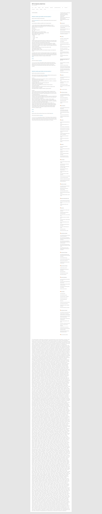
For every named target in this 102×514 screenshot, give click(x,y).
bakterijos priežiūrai (34, 404)
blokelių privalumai (53, 419)
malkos (52, 404)
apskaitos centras (43, 449)
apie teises (69, 453)
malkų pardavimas (48, 404)
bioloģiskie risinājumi (64, 363)
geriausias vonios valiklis (34, 358)
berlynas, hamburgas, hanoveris (40, 411)
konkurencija (52, 430)
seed (56, 447)
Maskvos (55, 63)
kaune (54, 429)
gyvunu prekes (66, 379)
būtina (50, 489)
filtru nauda (49, 385)
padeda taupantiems (56, 433)
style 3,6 (67, 389)
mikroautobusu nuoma (44, 432)
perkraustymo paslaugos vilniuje (59, 376)
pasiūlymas (47, 464)
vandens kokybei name (63, 344)
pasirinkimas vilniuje (38, 366)
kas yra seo (40, 354)
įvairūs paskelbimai (56, 454)
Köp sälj (37, 9)
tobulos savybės (53, 428)
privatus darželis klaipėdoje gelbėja (51, 398)
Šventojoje (54, 466)
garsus (58, 449)
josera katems (55, 377)
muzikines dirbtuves (51, 448)
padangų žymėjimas (41, 339)
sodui (55, 386)
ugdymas (50, 462)
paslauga (48, 446)
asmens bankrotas (57, 421)
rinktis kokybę (48, 426)
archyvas (40, 486)
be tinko (64, 490)
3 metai (50, 421)
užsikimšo (45, 424)
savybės (45, 491)
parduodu (47, 491)
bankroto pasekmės (61, 420)
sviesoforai (44, 472)
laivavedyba (68, 487)
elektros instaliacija (40, 476)
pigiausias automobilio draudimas (39, 410)
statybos (37, 406)
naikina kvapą (44, 425)
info (32, 484)
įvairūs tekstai (55, 455)
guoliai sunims (67, 377)
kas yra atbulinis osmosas (60, 341)
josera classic (52, 360)
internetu (68, 444)
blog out (60, 484)
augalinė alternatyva (42, 380)
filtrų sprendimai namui (63, 343)
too (35, 448)
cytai (47, 447)
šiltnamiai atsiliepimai (65, 383)
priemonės (53, 425)
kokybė (32, 440)
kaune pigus (36, 430)
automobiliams (36, 455)
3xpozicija (53, 451)
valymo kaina (51, 443)
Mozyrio (35, 64)
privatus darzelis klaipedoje (37, 400)
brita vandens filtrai (58, 386)
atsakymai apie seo (40, 507)
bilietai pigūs (39, 452)
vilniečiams (63, 487)
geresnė (55, 469)
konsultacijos (49, 474)
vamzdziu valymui (43, 403)
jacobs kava (40, 450)
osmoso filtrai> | (66, 339)
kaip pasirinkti (41, 425)
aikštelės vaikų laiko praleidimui (41, 356)
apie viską (53, 454)
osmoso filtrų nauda (39, 341)
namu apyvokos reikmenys (62, 361)
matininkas (41, 400)
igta (32, 448)
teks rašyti (41, 473)
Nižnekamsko (48, 64)
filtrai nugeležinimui (61, 339)
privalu (56, 472)
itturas (62, 449)
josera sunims (59, 377)
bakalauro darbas (49, 62)
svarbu (41, 443)
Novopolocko (33, 65)
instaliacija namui (38, 475)
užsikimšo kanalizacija (53, 426)
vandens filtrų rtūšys (58, 344)
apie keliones (65, 455)
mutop (54, 485)
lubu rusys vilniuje (58, 368)
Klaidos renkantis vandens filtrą (64, 97)
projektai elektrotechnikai (43, 475)
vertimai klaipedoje (56, 450)
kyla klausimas (64, 424)
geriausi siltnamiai (40, 383)
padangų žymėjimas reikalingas (58, 358)
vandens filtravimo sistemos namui (56, 343)
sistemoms (53, 444)
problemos (36, 491)
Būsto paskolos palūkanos (63, 274)
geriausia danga (50, 409)
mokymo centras (65, 486)
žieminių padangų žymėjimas (52, 339)
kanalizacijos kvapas (65, 385)
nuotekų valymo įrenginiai (61, 444)
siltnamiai (65, 368)
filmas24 (51, 447)
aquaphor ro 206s (35, 353)
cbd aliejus (53, 367)
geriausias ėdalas (57, 384)
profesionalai (42, 491)
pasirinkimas (33, 428)
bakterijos (54, 400)
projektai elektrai (53, 476)
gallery (43, 486)
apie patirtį (68, 455)
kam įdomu (62, 455)
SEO (62, 7)
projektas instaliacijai (66, 476)
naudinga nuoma (36, 494)
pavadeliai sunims (43, 382)
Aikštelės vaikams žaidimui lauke (65, 198)
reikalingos (53, 463)
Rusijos (43, 65)
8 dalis (33, 58)
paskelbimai (65, 453)
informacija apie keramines (56, 427)
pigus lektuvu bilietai (48, 469)
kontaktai (50, 380)
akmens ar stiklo (46, 497)
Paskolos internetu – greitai (63, 267)
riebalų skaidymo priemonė (48, 429)
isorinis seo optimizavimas (38, 361)
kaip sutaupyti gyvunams (43, 379)
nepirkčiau (39, 441)
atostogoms (38, 446)
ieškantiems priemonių (45, 400)
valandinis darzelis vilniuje (50, 377)
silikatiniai (63, 498)
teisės (66, 454)
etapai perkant (45, 426)
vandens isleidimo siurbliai (59, 366)
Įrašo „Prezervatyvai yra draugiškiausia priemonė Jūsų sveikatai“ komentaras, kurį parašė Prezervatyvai (65, 242)
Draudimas (62, 144)
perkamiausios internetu (49, 388)
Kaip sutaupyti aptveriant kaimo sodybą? (65, 31)
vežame (57, 410)
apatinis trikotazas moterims (58, 397)
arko (51, 407)
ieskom (55, 447)
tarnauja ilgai (49, 419)
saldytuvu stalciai (34, 365)
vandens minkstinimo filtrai (41, 353)
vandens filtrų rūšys (53, 345)
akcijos (41, 432)
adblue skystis (39, 364)
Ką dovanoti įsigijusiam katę (63, 299)
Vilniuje (36, 451)
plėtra (41, 472)
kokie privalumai (57, 419)
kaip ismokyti (38, 389)
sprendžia (64, 443)
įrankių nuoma (37, 408)
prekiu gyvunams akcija (34, 383)
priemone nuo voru (59, 353)
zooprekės (62, 388)
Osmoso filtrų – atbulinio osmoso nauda (65, 323)
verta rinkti (53, 494)
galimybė (66, 468)
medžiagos (67, 490)
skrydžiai (41, 493)
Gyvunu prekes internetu (64, 89)
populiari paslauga (46, 410)
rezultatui (37, 463)
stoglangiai (63, 431)
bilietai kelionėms (61, 452)
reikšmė (54, 472)
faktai (41, 420)
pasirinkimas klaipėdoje (62, 398)
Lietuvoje (38, 487)
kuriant (52, 490)
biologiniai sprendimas (49, 425)
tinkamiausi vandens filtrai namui (48, 343)
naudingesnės (44, 444)
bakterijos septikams (66, 403)
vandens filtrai (35, 384)
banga (48, 472)
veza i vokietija (33, 410)
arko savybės (59, 498)
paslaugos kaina (63, 465)
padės (45, 446)
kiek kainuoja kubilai (61, 357)
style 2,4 (65, 389)
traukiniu (56, 451)
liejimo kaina (60, 492)
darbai (69, 473)
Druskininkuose (33, 471)
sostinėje (35, 468)
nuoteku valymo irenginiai (40, 467)
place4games (68, 447)
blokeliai (53, 407)
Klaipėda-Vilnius (48, 494)
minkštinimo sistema (50, 340)
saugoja (66, 445)
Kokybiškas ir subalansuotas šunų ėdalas (65, 178)
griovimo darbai (59, 406)
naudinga (52, 440)
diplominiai (52, 62)
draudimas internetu (37, 433)
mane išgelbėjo (58, 463)
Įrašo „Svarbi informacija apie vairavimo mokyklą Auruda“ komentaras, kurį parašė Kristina (65, 245)
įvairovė (40, 487)
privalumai (33, 441)
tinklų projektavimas (43, 477)
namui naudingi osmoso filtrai (66, 341)
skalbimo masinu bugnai (37, 367)
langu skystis (67, 409)
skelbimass (37, 450)
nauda (49, 445)
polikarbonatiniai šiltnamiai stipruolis (36, 363)
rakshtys (36, 487)
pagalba (41, 421)
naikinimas (65, 441)
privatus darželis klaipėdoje (35, 399)
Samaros (48, 65)
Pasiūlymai (66, 7)
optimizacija (47, 462)
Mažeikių (33, 64)
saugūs (68, 495)
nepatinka (65, 433)
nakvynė (38, 464)
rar (68, 464)
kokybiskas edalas (34, 382)
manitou (67, 448)
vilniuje (32, 431)
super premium (38, 377)
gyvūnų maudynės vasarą (60, 387)
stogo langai (66, 431)
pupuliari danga (67, 428)
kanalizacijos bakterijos (34, 386)
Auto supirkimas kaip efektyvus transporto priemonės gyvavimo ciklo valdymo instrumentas (65, 95)
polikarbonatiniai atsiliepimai (59, 383)
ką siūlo (38, 430)
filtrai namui (38, 346)
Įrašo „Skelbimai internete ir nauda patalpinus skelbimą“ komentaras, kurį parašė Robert (64, 248)
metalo (42, 488)
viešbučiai (41, 466)
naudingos (45, 442)
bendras (33, 486)
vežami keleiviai (60, 410)
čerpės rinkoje (61, 427)
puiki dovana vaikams (67, 355)
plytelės (38, 498)
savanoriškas (58, 446)
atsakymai (49, 498)
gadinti (49, 443)
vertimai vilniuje (47, 450)
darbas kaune (57, 429)
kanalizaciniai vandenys (46, 402)
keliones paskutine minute (35, 449)
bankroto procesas (64, 422)
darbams (57, 492)
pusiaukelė (38, 473)
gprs (33, 466)
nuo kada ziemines (58, 362)
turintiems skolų (66, 420)
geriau (50, 492)
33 (46, 485)
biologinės (47, 445)
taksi (62, 430)
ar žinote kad (60, 497)
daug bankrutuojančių (59, 422)
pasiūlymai (46, 468)
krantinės (44, 63)
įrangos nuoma (40, 406)
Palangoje (39, 451)
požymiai (46, 495)
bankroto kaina (46, 422)
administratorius (49, 423)
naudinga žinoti (45, 419)
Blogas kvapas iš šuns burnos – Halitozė (65, 46)
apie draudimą (40, 495)
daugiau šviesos (58, 440)
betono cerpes (33, 407)
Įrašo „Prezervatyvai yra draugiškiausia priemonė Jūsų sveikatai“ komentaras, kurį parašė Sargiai (65, 238)
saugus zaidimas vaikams (46, 362)
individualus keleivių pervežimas (57, 431)
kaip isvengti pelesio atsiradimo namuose (51, 355)
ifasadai (55, 491)
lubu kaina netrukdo (63, 367)
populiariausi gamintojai (37, 506)
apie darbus (62, 491)
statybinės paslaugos (65, 407)
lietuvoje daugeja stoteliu (51, 358)
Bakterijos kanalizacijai (57, 7)
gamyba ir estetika (65, 426)
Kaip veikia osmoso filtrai (63, 100)
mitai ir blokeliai (45, 498)
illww (41, 448)
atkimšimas (60, 424)
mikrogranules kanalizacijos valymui (66, 402)
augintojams (61, 384)
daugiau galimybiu (62, 506)
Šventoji (68, 467)
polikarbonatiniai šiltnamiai (49, 383)
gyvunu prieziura (53, 379)
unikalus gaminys (34, 424)
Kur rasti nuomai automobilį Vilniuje (64, 114)
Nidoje (55, 468)
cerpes (52, 429)
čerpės (57, 409)
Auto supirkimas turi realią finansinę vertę (65, 312)
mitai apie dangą (34, 401)
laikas (67, 494)
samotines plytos (63, 406)
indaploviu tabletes (57, 408)
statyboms (44, 484)
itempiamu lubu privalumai (57, 367)
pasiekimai (60, 487)
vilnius (36, 431)
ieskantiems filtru (42, 385)
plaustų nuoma (54, 486)
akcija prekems (58, 388)
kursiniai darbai (47, 63)
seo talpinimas (36, 453)
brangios (61, 446)
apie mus (52, 380)
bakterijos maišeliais (53, 403)
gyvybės (46, 433)
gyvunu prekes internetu (67, 380)
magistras (67, 473)
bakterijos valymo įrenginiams (37, 409)
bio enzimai (61, 408)
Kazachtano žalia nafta (40, 63)
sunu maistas (42, 377)
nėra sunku (40, 494)
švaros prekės (42, 431)
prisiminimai (44, 473)
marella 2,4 (59, 389)
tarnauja (63, 442)
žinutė (40, 496)
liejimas (35, 492)
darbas (64, 471)
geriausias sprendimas (40, 419)
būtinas (52, 495)
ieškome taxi (55, 430)
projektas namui (56, 475)
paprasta (63, 446)
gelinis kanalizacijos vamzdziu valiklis (36, 403)
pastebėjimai (41, 485)
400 (66, 488)
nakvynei (39, 466)
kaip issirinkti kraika (48, 387)
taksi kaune (67, 429)
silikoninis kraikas (61, 378)
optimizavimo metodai (50, 507)
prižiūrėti (68, 442)
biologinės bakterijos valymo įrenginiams (38, 490)
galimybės (33, 489)
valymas (50, 444)
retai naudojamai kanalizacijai (59, 403)
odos (54, 488)
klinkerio (39, 440)
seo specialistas (42, 506)
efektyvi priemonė (48, 424)
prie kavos (34, 484)
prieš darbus (54, 441)
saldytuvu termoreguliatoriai (65, 364)
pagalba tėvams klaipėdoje (44, 398)
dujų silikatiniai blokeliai (61, 404)
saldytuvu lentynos (59, 364)
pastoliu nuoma (33, 408)
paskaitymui (57, 484)
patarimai (45, 401)
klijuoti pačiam (42, 497)
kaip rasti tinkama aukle (63, 399)
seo (45, 451)
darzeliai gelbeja (34, 366)
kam (56, 462)
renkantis (42, 441)
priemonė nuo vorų (58, 354)
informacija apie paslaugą (52, 405)
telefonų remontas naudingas (49, 356)
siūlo (58, 494)
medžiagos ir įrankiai (53, 492)
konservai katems (56, 378)
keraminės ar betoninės (43, 427)
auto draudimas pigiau (51, 431)
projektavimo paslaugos (61, 475)
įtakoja (62, 440)
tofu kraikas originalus (61, 375)
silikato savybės (66, 498)
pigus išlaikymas (57, 423)
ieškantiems (36, 495)
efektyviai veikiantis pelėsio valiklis (37, 360)
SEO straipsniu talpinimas (64, 92)
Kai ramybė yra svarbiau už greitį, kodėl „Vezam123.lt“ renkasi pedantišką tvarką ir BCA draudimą (65, 70)
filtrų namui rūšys (48, 345)
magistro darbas (52, 63)
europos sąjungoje (62, 421)
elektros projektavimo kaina (35, 477)
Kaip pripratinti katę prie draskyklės (64, 42)
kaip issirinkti (43, 383)
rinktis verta (41, 424)
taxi (37, 431)
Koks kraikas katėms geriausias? (64, 303)
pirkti (46, 441)
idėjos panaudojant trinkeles (35, 405)
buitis (66, 361)
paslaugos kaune (42, 430)
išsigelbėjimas (53, 421)
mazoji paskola (46, 376)
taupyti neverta (63, 428)
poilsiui (59, 466)
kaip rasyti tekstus (36, 507)
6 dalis (33, 56)
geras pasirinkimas (34, 427)
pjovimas (52, 488)
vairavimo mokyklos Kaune (53, 471)
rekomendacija (63, 445)
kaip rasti (65, 493)
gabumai (68, 472)
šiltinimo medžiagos (67, 404)
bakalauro (45, 62)
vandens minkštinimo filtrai (58, 346)
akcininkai (59, 447)
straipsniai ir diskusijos (46, 455)
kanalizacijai (66, 496)
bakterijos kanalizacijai (40, 362)
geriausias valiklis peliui (61, 359)
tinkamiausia (43, 429)
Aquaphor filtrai (62, 16)
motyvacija (56, 489)
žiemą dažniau (60, 425)
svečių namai (63, 470)
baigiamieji (49, 473)
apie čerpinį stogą (38, 401)
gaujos (36, 488)
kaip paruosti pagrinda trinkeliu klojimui (59, 405)
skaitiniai (37, 484)
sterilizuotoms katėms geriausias (54, 357)
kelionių (48, 433)
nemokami (50, 463)
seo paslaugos (41, 447)
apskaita (52, 452)
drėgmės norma (36, 497)
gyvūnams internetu (43, 388)
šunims (61, 379)
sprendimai (52, 498)
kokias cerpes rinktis (39, 404)
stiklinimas (44, 452)
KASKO (42, 7)
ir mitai (40, 426)
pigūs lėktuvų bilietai (46, 486)
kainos (39, 431)
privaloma (33, 473)
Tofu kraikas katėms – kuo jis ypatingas (64, 129)
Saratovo (50, 65)
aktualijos (48, 484)
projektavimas (58, 467)
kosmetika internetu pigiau (45, 397)
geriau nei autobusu (51, 411)
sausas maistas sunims (36, 379)
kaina (55, 428)
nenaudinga (37, 489)
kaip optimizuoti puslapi (52, 506)
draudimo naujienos (67, 446)
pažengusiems (59, 472)
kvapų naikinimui (57, 442)
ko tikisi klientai (56, 404)
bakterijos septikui (51, 400)
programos (55, 401)
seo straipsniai (51, 465)
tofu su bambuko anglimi (49, 375)
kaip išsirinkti (41, 440)
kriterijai (58, 470)
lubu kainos (54, 368)
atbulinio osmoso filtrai (44, 341)
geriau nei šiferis (63, 423)
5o (33, 448)
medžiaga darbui (45, 474)
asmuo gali (66, 421)
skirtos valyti (57, 445)
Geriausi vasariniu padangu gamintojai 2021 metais (40, 375)
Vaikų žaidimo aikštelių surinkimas (64, 190)
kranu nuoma (41, 408)
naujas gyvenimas (47, 421)
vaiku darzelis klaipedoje (37, 398)
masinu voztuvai (53, 366)
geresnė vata (54, 497)
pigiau (64, 489)
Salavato (45, 65)
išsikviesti (49, 430)
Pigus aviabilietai (63, 105)
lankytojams (33, 485)
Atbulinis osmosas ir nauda (63, 288)
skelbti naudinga (37, 421)
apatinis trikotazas (34, 397)
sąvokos (55, 446)
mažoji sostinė (45, 430)
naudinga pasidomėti (59, 428)
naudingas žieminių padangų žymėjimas (40, 359)
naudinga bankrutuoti (37, 423)
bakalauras (43, 62)
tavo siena (52, 485)
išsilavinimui (38, 474)
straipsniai (66, 384)
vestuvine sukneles (34, 447)
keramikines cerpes (68, 406)
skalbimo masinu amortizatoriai (44, 367)
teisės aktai (41, 433)
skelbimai (38, 485)
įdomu (42, 487)
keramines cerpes (44, 404)
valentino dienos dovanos (51, 397)
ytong (46, 407)
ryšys (46, 496)
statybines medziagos (60, 407)
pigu (66, 467)
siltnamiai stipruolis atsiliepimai (63, 362)
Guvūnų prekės (62, 291)
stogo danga (37, 407)
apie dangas (49, 440)
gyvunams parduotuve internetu (52, 381)
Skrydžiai (39, 7)
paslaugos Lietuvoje (48, 401)
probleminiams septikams (48, 403)
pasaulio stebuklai (44, 448)
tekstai (45, 454)
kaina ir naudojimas (37, 426)
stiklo (50, 488)
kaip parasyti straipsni (46, 506)
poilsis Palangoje (44, 453)
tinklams (63, 467)
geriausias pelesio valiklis (57, 360)
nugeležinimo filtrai (46, 353)
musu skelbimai (64, 447)
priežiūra (51, 442)
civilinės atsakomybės (65, 432)
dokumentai (52, 401)
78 (47, 485)
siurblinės (52, 65)
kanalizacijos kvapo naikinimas (53, 406)
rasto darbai (38, 65)
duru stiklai (63, 366)
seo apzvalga (57, 361)
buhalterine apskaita (43, 364)
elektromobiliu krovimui (37, 376)
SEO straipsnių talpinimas (38, 4)
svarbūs (35, 463)
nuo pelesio (55, 399)
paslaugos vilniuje (64, 400)
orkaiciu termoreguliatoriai (58, 365)
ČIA (52, 113)
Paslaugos (33, 9)
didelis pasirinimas (48, 428)
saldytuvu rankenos (48, 364)
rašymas (40, 463)
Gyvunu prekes (62, 159)
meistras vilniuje (65, 376)
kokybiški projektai (34, 475)
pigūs (32, 452)
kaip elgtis (43, 421)
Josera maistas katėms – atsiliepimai (64, 296)
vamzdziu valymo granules (58, 402)
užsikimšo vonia (57, 424)
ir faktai (42, 426)
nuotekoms (48, 442)
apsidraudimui (60, 453)
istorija (68, 488)
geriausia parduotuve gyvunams (60, 381)
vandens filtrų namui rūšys (38, 344)
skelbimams (62, 454)
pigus (57, 430)
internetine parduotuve (36, 339)
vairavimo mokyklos (63, 466)
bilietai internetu (68, 451)
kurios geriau (47, 427)
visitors (33, 465)
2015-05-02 (40, 60)
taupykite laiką (41, 423)
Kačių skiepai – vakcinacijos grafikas (64, 38)
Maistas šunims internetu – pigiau (64, 230)
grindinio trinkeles (41, 407)
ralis (46, 472)
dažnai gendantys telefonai (67, 357)
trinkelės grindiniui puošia (41, 405)
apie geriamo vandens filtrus (53, 341)
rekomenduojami (41, 498)
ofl (34, 448)
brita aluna (56, 389)
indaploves (64, 409)
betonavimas (65, 491)
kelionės (59, 432)
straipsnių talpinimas (37, 493)
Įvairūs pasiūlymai (40, 117)
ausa (65, 448)
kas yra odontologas (46, 389)
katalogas (47, 454)
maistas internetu (53, 384)
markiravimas (39, 488)
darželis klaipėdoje (57, 398)
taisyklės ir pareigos (67, 410)
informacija (68, 426)
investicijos (66, 489)
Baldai (35, 7)
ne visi (57, 443)
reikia (59, 443)
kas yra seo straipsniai (63, 360)
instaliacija (44, 476)
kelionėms (57, 453)
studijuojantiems (60, 473)
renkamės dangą (34, 429)
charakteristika (35, 440)
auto (54, 453)
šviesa (60, 440)
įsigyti (46, 440)
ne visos (38, 444)
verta (68, 445)
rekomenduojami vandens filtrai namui (36, 345)
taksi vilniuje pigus (60, 409)
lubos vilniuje (61, 368)
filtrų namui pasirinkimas (59, 342)
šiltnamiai (66, 386)
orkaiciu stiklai (53, 365)
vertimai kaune (51, 450)
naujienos (55, 380)
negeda (60, 449)
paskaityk (39, 484)
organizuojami (51, 487)
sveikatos (57, 432)
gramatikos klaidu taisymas (39, 118)
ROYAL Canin (61, 300)
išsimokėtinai (60, 464)
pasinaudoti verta (54, 422)
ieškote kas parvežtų (34, 411)
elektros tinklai (36, 476)
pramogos (33, 470)
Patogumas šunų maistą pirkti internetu (65, 302)
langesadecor (58, 448)
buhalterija (49, 452)
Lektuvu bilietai (63, 23)
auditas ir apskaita (48, 449)
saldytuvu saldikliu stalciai (54, 364)
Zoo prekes (62, 36)
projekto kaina (66, 475)
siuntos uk (36, 466)
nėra (61, 462)
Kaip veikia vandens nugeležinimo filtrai (64, 259)
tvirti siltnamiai (53, 383)
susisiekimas (60, 430)
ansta (48, 447)
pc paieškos (40, 492)
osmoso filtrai (36, 340)
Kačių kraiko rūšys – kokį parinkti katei (64, 126)
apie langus (33, 454)
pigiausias (33, 430)
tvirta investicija (36, 419)
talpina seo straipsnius (52, 464)
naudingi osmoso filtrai (39, 342)
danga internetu (67, 497)
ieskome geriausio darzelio (44, 366)
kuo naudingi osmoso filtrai (46, 342)
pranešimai (54, 484)
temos (54, 473)
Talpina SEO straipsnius (64, 277)
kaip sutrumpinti (50, 410)
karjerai (35, 473)
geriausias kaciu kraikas (55, 356)
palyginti (65, 494)
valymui (47, 443)
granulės (58, 486)
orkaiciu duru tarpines (48, 365)
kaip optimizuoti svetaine (50, 361)
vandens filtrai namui (43, 345)
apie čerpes (42, 401)
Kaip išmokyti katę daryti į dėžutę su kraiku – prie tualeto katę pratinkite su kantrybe (64, 53)
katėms (63, 379)
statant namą (51, 427)
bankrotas (58, 420)
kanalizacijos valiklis (47, 465)
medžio (56, 488)
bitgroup (48, 448)
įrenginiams (42, 442)
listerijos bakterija (48, 363)
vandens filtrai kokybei (41, 343)
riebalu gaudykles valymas (65, 425)
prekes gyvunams (49, 379)
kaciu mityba (49, 376)
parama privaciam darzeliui (65, 365)
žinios (64, 484)
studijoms (65, 472)
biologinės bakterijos (60, 385)
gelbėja (51, 494)
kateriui (49, 487)
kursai (64, 454)
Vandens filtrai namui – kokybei (64, 84)
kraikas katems (65, 388)
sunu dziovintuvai (38, 378)
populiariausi (33, 495)
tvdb (32, 466)
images (37, 486)
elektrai (62, 474)
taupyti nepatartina (40, 428)
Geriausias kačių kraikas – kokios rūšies (64, 128)
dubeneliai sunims (34, 378)
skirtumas (45, 470)
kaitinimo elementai (38, 365)
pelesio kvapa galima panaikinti (52, 353)
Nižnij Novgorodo (52, 64)
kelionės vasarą (46, 411)
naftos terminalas (38, 64)
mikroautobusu (35, 432)
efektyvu (67, 443)
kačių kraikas (35, 388)
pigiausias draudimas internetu (57, 465)
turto (48, 432)
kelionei (41, 446)
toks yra (64, 429)
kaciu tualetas (46, 378)
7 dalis (33, 111)
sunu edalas (45, 377)
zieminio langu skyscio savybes (54, 363)
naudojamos (61, 443)
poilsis (49, 464)
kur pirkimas (60, 490)
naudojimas (39, 442)
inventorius (50, 490)
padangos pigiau (45, 467)
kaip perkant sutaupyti (46, 381)
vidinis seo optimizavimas (44, 361)
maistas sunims (37, 387)
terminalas (66, 471)
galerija (35, 486)
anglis (53, 404)
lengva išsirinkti (67, 423)
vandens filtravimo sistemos (52, 342)
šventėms (33, 494)
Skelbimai (41, 9)
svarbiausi (63, 494)
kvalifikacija (55, 487)
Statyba (45, 9)
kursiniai (35, 474)
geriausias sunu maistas (42, 387)
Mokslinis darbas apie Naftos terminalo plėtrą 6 (41, 71)
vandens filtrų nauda (34, 341)
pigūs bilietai (39, 453)
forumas (36, 485)
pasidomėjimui (67, 484)
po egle (66, 440)
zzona (39, 448)
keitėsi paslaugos (61, 429)
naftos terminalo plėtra (43, 64)
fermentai (61, 442)
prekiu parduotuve (66, 381)
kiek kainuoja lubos (50, 368)
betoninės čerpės (67, 419)
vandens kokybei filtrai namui (44, 344)
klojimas (44, 440)
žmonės (53, 446)
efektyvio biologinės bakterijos (47, 386)
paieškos (45, 489)
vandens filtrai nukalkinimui (65, 340)
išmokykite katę (53, 376)
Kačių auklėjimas (62, 41)
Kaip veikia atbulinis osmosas (63, 257)
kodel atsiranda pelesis (43, 363)
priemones (44, 445)
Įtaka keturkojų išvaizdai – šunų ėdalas (64, 307)
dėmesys (37, 429)
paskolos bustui (42, 376)
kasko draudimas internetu (42, 469)
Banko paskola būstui (62, 271)
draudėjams (43, 464)
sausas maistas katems (51, 378)
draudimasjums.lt (46, 431)
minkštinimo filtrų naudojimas (44, 340)
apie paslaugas (60, 493)
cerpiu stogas (67, 400)
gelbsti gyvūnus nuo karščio (54, 387)
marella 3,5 (62, 389)
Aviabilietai (51, 7)
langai (47, 451)
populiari (54, 440)
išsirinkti (57, 441)
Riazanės (41, 65)
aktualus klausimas (37, 425)
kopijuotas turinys (45, 507)
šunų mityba (65, 387)
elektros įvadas (58, 477)
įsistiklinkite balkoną (42, 451)
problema (61, 433)
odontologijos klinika (34, 377)
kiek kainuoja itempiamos (45, 368)
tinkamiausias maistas (48, 384)
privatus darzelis (49, 366)
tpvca (51, 433)
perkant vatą (35, 498)
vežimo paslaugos (44, 492)
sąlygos (60, 494)
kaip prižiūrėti (53, 408)
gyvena (57, 487)
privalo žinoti (38, 427)
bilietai (58, 451)
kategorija (63, 464)
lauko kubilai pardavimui (64, 353)
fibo (49, 407)
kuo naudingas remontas (48, 359)
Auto (32, 7)
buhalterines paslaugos (58, 400)
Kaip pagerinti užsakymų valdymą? (64, 72)
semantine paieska (58, 506)
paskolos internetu (63, 377)
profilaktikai (62, 463)
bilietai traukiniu (61, 451)
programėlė (68, 430)
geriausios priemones (40, 402)
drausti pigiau (54, 495)
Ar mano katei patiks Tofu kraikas (64, 177)
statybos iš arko (46, 405)
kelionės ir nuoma (44, 494)
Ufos (54, 65)
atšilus (66, 495)
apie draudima (39, 455)
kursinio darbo (36, 20)
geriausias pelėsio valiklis (37, 355)
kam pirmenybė (55, 411)
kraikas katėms (39, 388)
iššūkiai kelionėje (54, 410)
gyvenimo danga (65, 427)
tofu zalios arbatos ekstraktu (56, 375)
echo (46, 487)
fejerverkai (39, 385)
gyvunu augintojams (58, 379)
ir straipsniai (58, 455)
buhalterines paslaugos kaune (44, 409)
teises (50, 472)
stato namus (48, 406)
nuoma (46, 452)
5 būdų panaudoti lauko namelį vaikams (65, 200)
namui (65, 467)
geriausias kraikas (54, 388)
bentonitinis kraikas (65, 378)
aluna (53, 389)
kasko (61, 432)
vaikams (68, 361)
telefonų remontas (36, 354)
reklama (59, 491)
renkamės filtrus (43, 384)
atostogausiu (39, 449)
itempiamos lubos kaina (39, 368)
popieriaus (48, 488)
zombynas (66, 464)
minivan (37, 448)
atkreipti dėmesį (59, 411)
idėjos (69, 489)
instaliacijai (67, 474)
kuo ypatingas (67, 382)
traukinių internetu (36, 452)
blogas (64, 384)
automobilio (33, 433)
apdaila (52, 491)
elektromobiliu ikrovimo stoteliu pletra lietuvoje (43, 358)
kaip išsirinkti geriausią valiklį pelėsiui (61, 355)
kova (37, 442)
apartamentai (49, 466)
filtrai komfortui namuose (65, 342)
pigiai (49, 491)
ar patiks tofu (37, 380)
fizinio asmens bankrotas (45, 420)
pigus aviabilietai (43, 450)
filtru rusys (35, 389)
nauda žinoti (40, 429)
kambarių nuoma (49, 467)
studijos (47, 473)
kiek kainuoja (58, 401)
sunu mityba (41, 381)
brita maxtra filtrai (51, 389)
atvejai (63, 493)
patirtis (61, 419)
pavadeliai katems (38, 382)
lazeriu (65, 488)
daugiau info (43, 495)
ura (61, 484)
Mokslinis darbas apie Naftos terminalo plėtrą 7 (41, 16)
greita (54, 496)
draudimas (33, 445)
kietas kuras (44, 408)
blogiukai (67, 463)
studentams (64, 473)
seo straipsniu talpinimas (43, 355)
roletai (69, 466)
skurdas (61, 447)
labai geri (47, 463)
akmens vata (56, 407)
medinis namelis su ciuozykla (41, 386)
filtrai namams (36, 343)
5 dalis (33, 109)
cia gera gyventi (62, 448)
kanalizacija (68, 433)
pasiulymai (50, 454)
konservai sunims (43, 378)
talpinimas (39, 432)
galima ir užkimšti (53, 424)
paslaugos (65, 430)
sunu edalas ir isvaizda (37, 381)
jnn (68, 465)
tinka (38, 496)
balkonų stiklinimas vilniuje (61, 450)
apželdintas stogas (56, 498)
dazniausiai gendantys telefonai (62, 356)
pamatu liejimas (44, 406)
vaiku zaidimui (59, 363)
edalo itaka (33, 381)
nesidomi (64, 495)
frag (69, 464)
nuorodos (57, 380)
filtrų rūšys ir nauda (56, 340)
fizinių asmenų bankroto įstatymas (52, 420)
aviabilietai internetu (40, 465)
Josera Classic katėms (62, 293)
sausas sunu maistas (55, 382)
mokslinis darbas (36, 472)
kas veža (64, 410)
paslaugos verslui (51, 455)
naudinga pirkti (54, 409)
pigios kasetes (65, 449)
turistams (57, 466)
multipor (45, 407)
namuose (57, 497)
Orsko (36, 65)
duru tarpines (49, 367)
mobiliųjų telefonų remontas (47, 357)
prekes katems (47, 382)
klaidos (44, 496)
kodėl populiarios (64, 411)
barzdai (38, 492)
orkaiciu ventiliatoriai (43, 365)
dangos (39, 424)
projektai (35, 467)
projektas (33, 476)
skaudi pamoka (45, 423)
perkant (33, 498)
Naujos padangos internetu (64, 334)
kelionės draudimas (52, 432)
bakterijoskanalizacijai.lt (64, 397)
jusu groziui (55, 448)
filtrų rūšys (57, 339)
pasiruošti (43, 446)
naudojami (57, 490)
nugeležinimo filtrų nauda (64, 346)
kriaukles (54, 361)
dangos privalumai (34, 420)
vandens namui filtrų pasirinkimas (52, 344)
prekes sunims (50, 382)
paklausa (36, 469)
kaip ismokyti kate (64, 382)
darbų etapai (41, 474)
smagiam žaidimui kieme (35, 356)
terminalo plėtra (61, 471)
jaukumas (48, 441)
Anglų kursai (46, 7)
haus (48, 407)
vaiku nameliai (58, 399)
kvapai (63, 433)
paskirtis (33, 419)
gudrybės (60, 470)
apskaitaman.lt (62, 401)
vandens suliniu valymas (52, 402)
